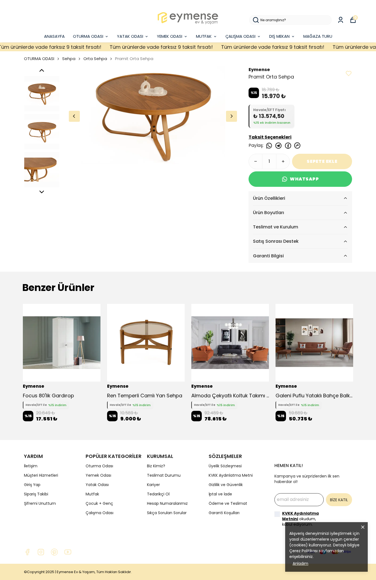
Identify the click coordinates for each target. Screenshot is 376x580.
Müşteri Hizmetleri (41, 475)
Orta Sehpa (95, 58)
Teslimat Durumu (164, 475)
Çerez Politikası (303, 551)
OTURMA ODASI (88, 36)
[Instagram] (40, 552)
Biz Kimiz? (156, 466)
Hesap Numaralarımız (167, 503)
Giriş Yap (32, 484)
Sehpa (68, 58)
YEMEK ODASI (169, 36)
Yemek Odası (98, 475)
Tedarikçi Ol (158, 494)
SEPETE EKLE (322, 161)
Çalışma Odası (99, 513)
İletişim (30, 466)
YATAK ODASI (130, 36)
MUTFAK (204, 36)
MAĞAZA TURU (317, 36)
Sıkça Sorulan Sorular (167, 513)
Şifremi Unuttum (40, 503)
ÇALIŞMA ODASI (240, 36)
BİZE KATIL (339, 500)
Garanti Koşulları (224, 513)
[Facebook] (27, 552)
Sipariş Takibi (36, 494)
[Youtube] (67, 552)
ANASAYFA (54, 36)
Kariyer (153, 484)
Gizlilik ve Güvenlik (226, 484)
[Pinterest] (54, 552)
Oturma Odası (99, 466)
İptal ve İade (220, 494)
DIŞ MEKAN (279, 36)
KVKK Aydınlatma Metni (231, 475)
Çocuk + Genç (99, 503)
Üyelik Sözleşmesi (225, 466)
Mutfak (92, 494)
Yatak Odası (97, 484)
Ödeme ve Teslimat (228, 503)
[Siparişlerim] (340, 20)
